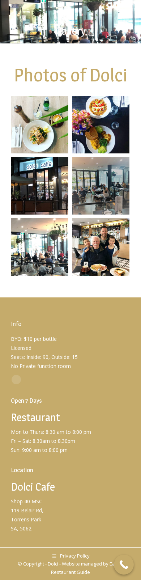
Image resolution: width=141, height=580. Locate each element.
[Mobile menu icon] (122, 9)
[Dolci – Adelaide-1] (39, 186)
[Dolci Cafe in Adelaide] (39, 124)
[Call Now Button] (124, 565)
